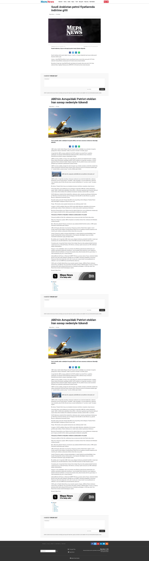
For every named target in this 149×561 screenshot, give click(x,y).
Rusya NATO (56, 286)
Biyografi (81, 1)
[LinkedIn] (76, 52)
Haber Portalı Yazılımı (75, 558)
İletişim (52, 543)
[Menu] (107, 2)
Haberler (60, 1)
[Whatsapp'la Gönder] (79, 52)
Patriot (55, 284)
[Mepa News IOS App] (72, 552)
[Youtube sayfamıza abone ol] (98, 544)
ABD (54, 283)
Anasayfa (43, 543)
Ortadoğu (58, 14)
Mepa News (51, 14)
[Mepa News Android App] (72, 549)
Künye (48, 543)
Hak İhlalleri (92, 1)
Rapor (73, 1)
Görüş (65, 1)
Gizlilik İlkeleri (57, 543)
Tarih (76, 1)
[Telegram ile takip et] (103, 544)
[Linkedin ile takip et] (101, 544)
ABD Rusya (56, 288)
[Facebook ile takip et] (92, 544)
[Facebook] (70, 52)
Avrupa (57, 106)
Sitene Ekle (63, 543)
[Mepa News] (47, 1)
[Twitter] (73, 52)
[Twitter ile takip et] (95, 544)
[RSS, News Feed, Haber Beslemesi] (106, 544)
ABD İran (55, 287)
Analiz (69, 1)
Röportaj (86, 1)
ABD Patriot (56, 290)
